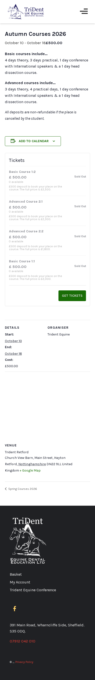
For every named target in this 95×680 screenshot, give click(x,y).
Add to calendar (34, 141)
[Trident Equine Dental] (26, 12)
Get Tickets (72, 296)
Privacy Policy (24, 662)
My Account (20, 582)
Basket (16, 574)
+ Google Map (30, 470)
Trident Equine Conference (33, 590)
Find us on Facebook (15, 608)
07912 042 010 (22, 641)
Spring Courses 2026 (22, 489)
